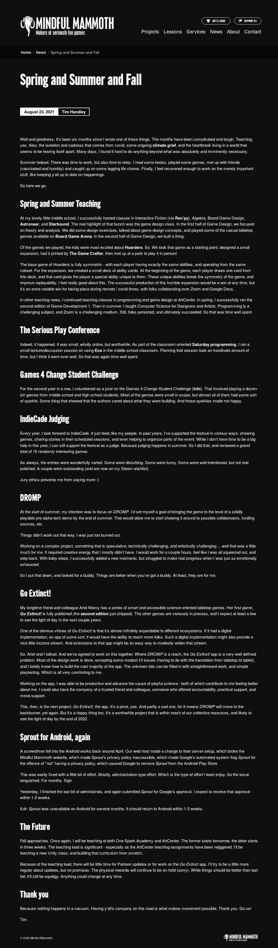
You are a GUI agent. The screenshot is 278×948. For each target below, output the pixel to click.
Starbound (59, 224)
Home (26, 52)
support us (250, 21)
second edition (95, 614)
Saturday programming (214, 344)
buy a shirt (219, 21)
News (216, 31)
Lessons (173, 31)
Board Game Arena (73, 236)
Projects (150, 31)
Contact (252, 31)
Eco (98, 350)
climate (159, 145)
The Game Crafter (86, 253)
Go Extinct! (31, 614)
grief (171, 145)
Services (196, 31)
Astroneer (29, 224)
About (233, 31)
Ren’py (181, 218)
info (197, 389)
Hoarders (134, 247)
